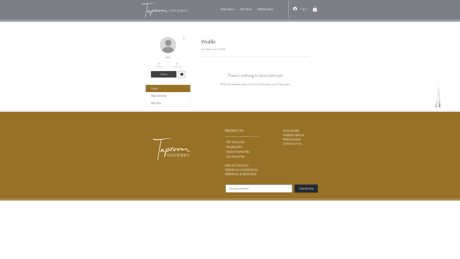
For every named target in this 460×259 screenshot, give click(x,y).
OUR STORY (291, 131)
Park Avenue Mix (235, 156)
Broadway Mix (233, 146)
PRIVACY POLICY (237, 165)
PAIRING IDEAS (293, 135)
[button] (227, 8)
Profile (154, 88)
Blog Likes (156, 103)
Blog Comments (159, 96)
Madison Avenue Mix (237, 151)
